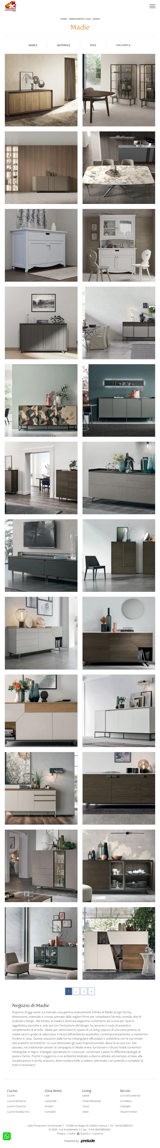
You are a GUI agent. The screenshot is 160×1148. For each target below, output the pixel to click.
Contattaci (126, 1101)
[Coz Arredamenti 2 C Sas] (10, 6)
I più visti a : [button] (123, 45)
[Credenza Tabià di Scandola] (119, 245)
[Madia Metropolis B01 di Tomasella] (119, 866)
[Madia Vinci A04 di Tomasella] (119, 323)
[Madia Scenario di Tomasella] (41, 555)
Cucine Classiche (16, 1106)
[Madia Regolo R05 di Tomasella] (41, 788)
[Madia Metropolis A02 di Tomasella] (41, 943)
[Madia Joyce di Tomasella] (119, 90)
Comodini (50, 1111)
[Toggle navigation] (152, 6)
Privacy (61, 1133)
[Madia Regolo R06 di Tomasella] (119, 711)
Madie (96, 18)
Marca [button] (33, 45)
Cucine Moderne (16, 1101)
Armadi (49, 1106)
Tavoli (85, 1106)
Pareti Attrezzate (91, 1101)
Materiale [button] (63, 45)
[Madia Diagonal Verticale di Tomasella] (119, 943)
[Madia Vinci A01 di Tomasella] (41, 400)
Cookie (71, 1133)
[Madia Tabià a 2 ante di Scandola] (41, 245)
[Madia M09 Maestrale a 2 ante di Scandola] (41, 323)
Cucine (11, 1095)
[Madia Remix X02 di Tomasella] (119, 633)
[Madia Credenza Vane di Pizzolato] (41, 90)
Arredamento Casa (80, 18)
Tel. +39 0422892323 (121, 1125)
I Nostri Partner (128, 1111)
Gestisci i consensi (91, 1133)
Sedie (85, 1111)
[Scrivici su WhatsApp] (7, 1136)
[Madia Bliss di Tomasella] (119, 167)
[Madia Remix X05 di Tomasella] (41, 633)
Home (63, 18)
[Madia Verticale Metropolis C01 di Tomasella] (41, 866)
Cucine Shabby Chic (18, 1111)
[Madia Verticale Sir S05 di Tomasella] (41, 478)
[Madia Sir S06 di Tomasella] (119, 400)
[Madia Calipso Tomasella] (41, 167)
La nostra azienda (130, 1095)
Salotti (85, 1095)
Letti (47, 1095)
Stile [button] (93, 45)
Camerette (50, 1101)
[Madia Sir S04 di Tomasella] (119, 478)
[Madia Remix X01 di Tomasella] (41, 711)
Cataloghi (125, 1106)
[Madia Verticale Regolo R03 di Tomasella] (119, 555)
